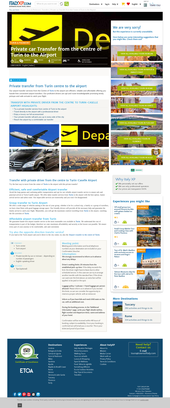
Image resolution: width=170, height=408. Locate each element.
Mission (103, 351)
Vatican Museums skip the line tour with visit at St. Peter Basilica (124, 274)
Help (114, 4)
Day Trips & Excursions (83, 372)
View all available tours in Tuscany (136, 123)
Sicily (50, 383)
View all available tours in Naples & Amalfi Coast (137, 70)
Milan (50, 359)
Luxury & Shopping (82, 359)
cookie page (144, 400)
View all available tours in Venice (136, 106)
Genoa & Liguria (54, 354)
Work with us (105, 356)
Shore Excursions (81, 351)
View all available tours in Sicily (137, 157)
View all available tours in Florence (137, 140)
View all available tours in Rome (137, 88)
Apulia (50, 364)
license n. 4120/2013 (136, 393)
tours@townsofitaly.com (143, 353)
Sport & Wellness (81, 362)
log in (107, 4)
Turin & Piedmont (55, 356)
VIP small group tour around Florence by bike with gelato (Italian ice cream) (124, 210)
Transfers (77, 375)
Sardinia (51, 362)
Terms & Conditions (108, 362)
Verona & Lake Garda (56, 375)
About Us (103, 348)
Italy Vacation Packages (83, 348)
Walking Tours (79, 354)
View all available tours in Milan (137, 54)
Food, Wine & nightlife (83, 364)
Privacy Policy (105, 359)
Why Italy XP (125, 179)
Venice (51, 372)
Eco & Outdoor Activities (84, 370)
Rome (50, 370)
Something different (82, 367)
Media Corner (105, 354)
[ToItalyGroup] (152, 5)
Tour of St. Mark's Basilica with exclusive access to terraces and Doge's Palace (124, 253)
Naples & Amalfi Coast (57, 367)
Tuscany (51, 378)
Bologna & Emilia (54, 351)
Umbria (51, 348)
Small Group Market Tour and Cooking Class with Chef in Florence (124, 231)
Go (66, 4)
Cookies (103, 364)
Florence (51, 380)
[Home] (20, 4)
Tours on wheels (80, 356)
